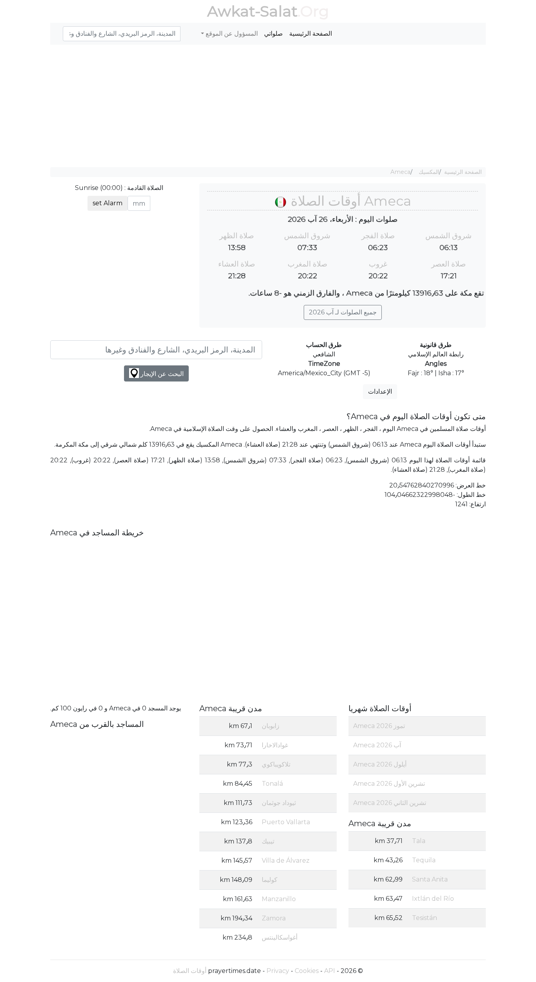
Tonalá (272, 783)
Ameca (400, 171)
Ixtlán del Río (433, 898)
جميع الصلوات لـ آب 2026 (343, 312)
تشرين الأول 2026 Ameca (389, 783)
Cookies (307, 971)
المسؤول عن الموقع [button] (231, 33)
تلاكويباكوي (276, 764)
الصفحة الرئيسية (310, 33)
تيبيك (268, 841)
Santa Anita (430, 879)
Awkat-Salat (252, 11)
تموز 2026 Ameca (379, 726)
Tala (418, 841)
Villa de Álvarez (286, 860)
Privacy (277, 971)
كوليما (269, 879)
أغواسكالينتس (279, 937)
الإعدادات (380, 391)
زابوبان (270, 726)
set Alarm (107, 203)
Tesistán (424, 918)
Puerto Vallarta (286, 822)
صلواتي (273, 33)
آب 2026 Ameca (377, 745)
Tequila (424, 860)
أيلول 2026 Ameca (380, 764)
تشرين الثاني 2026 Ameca (389, 803)
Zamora (274, 918)
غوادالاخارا (275, 745)
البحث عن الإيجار (161, 374)
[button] (60, 29)
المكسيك (429, 171)
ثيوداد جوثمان (279, 803)
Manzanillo (279, 899)
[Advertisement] (268, 106)
